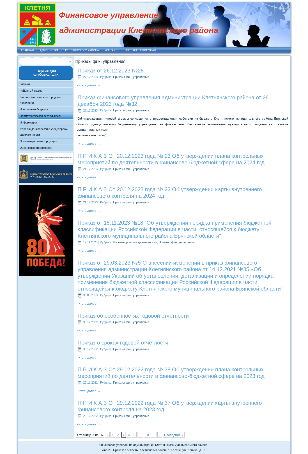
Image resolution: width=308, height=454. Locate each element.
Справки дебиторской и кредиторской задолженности (44, 132)
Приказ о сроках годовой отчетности (123, 343)
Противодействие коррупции (38, 141)
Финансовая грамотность (36, 147)
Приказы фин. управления (131, 77)
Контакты (112, 50)
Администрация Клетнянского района (69, 50)
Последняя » (173, 435)
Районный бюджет (32, 90)
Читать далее (88, 85)
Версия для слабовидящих (45, 72)
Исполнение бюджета (34, 109)
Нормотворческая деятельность (40, 116)
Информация (28, 122)
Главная (27, 50)
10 (147, 435)
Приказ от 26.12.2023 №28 (111, 71)
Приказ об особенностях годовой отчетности (133, 316)
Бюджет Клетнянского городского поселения (41, 100)
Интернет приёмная (140, 50)
